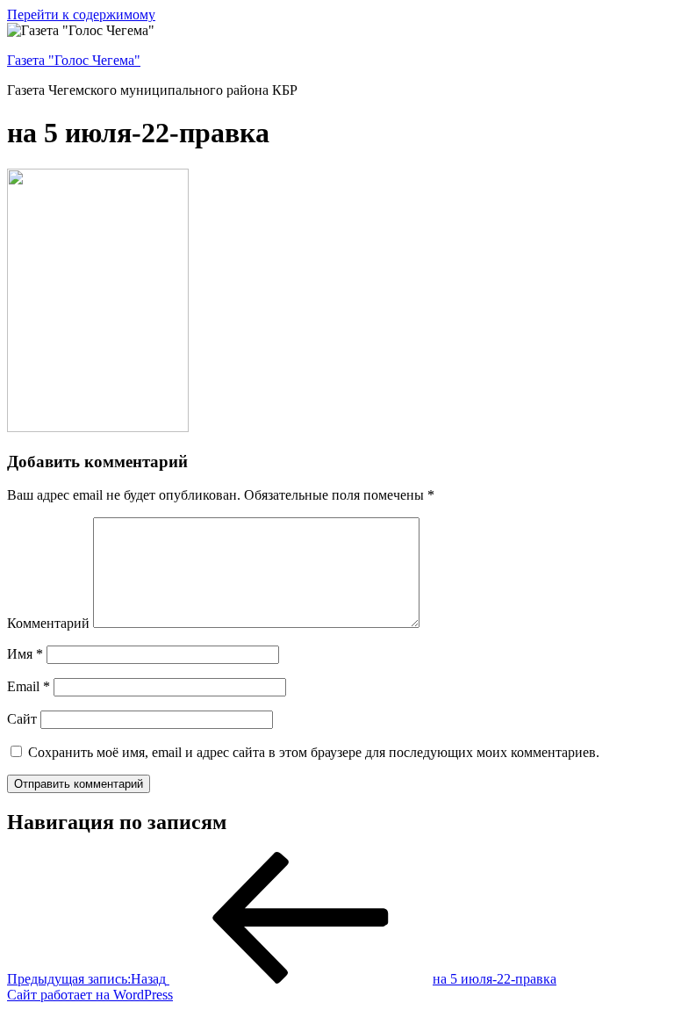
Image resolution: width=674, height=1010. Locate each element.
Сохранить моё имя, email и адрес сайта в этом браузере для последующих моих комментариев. (313, 752)
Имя (25, 653)
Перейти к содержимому (81, 14)
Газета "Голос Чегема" (73, 60)
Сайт (22, 718)
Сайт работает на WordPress (90, 994)
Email (28, 686)
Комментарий (48, 623)
